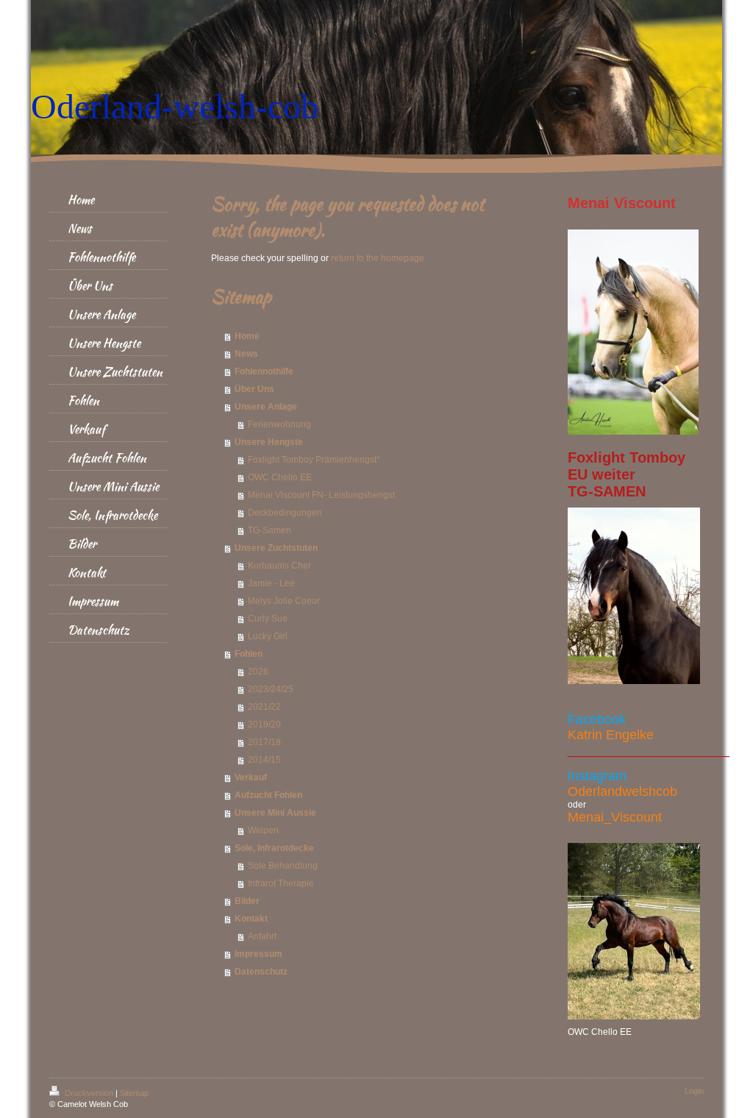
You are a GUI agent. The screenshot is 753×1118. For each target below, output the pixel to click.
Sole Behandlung (283, 866)
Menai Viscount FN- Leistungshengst (321, 495)
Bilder (247, 901)
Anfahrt (262, 936)
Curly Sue (268, 618)
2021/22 (264, 707)
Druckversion (89, 1093)
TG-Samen (269, 530)
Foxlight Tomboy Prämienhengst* (314, 460)
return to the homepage (377, 258)
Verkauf (251, 777)
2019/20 (264, 724)
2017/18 (264, 742)
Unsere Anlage (266, 407)
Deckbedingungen (285, 513)
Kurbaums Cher (279, 565)
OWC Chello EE (280, 477)
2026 (258, 671)
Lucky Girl (268, 636)
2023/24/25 (270, 689)
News (246, 354)
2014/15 (264, 760)
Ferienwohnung (279, 424)
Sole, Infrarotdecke (274, 848)
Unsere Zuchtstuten (276, 548)
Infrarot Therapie (281, 883)
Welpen (263, 830)
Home (247, 336)
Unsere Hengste (269, 442)
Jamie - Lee (271, 583)
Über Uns (254, 389)
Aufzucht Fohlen (268, 795)
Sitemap (134, 1093)
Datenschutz (261, 971)
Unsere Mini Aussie (275, 813)
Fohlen (249, 654)
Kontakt (251, 919)
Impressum (258, 954)
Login (694, 1090)
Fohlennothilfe (264, 371)
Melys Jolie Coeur (284, 601)
